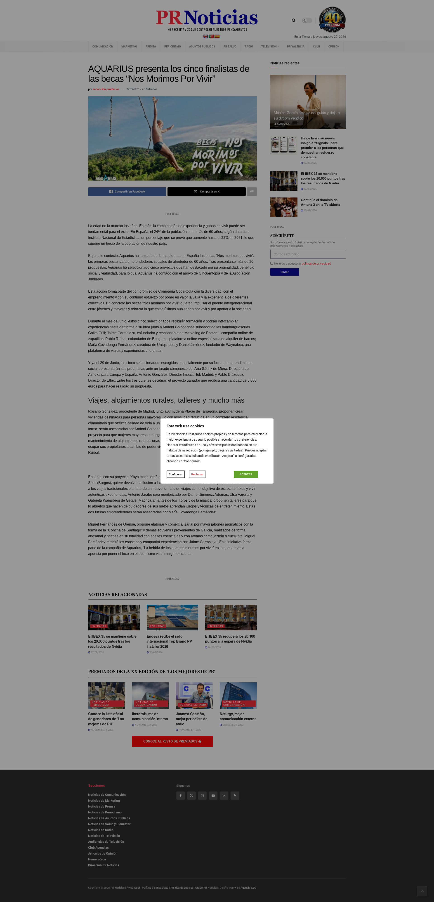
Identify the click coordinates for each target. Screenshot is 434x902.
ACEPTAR (246, 474)
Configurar (176, 474)
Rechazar (197, 474)
